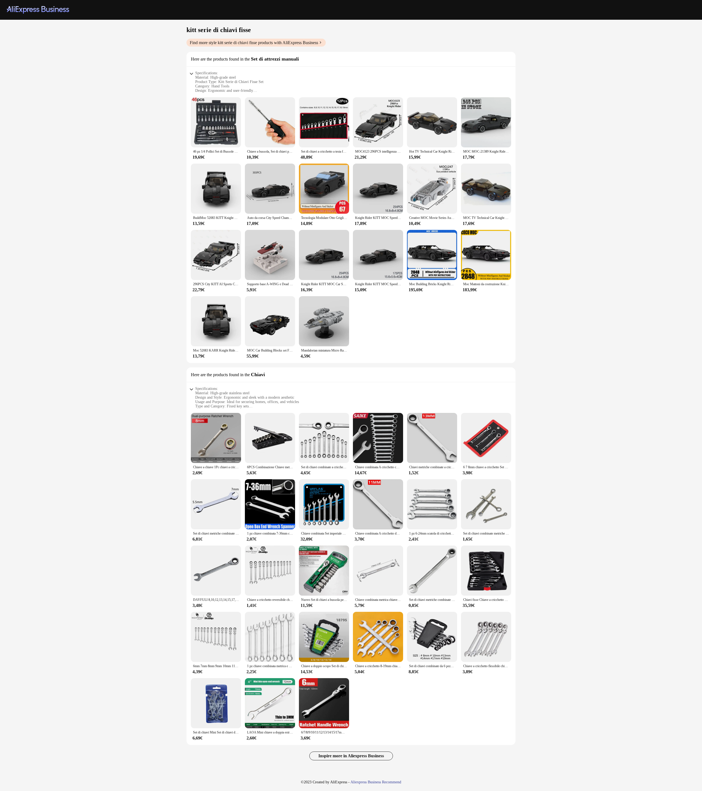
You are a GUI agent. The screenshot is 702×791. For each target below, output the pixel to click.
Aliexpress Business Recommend (375, 782)
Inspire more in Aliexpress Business (351, 755)
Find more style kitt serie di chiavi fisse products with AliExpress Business (254, 42)
